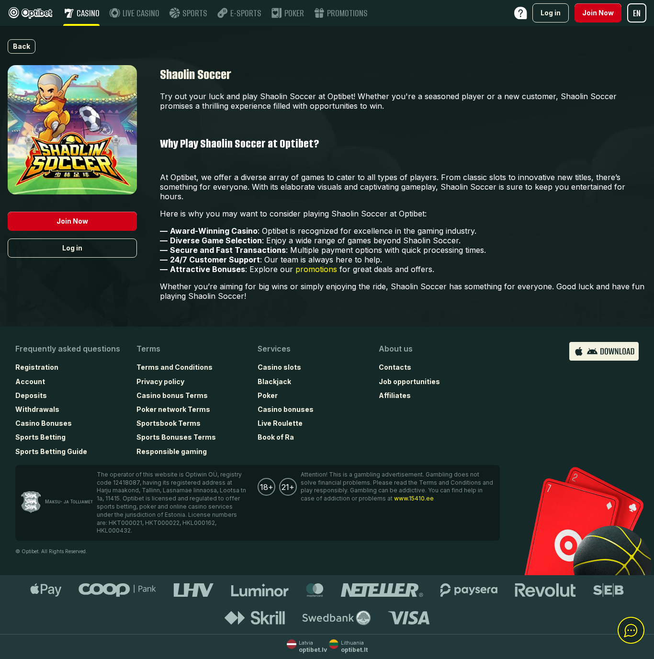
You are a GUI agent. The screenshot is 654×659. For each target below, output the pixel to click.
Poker (268, 395)
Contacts (395, 367)
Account (30, 381)
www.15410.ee (414, 498)
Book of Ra (276, 437)
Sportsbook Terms (168, 423)
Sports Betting (40, 437)
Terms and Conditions (174, 367)
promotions (316, 269)
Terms (148, 348)
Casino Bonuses (43, 423)
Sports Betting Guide (51, 451)
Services (274, 348)
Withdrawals (37, 409)
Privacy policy (160, 381)
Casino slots (279, 367)
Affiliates (395, 395)
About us (396, 348)
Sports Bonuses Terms (176, 437)
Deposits (31, 395)
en (637, 13)
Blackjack (274, 381)
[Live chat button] (631, 631)
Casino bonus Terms (172, 395)
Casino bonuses (286, 409)
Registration (36, 367)
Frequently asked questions (67, 348)
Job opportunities (409, 381)
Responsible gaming (171, 451)
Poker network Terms (173, 409)
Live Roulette (280, 423)
